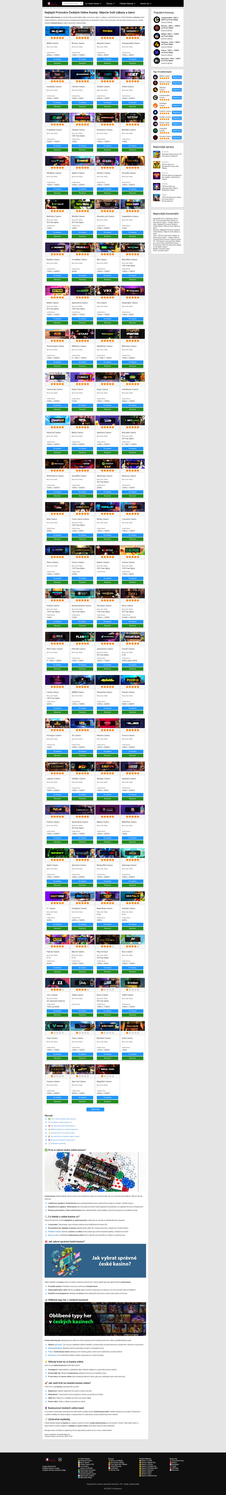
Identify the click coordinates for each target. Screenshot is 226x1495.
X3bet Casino (164, 123)
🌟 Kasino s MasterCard (148, 1476)
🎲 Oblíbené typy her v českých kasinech (63, 1129)
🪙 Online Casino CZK (86, 1464)
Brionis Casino (165, 82)
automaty (58, 1345)
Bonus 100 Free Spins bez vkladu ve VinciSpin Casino (167, 246)
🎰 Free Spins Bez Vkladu (117, 1464)
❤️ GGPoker (174, 1468)
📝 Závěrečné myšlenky (57, 1143)
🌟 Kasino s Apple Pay (147, 1462)
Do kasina (57, 59)
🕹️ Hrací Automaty (177, 1461)
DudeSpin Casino (163, 104)
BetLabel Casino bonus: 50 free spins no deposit (171, 155)
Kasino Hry (144, 3)
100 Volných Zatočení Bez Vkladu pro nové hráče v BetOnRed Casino (167, 242)
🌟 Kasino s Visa (145, 1474)
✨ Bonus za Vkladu (115, 1461)
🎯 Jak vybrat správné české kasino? (61, 1126)
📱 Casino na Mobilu (85, 1468)
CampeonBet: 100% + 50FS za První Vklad (170, 19)
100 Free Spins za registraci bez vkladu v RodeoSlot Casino (170, 188)
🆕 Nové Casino (83, 1462)
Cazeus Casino (175, 239)
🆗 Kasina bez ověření (86, 1476)
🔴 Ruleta (173, 1462)
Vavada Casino (165, 136)
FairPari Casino (165, 111)
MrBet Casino (164, 76)
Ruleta (50, 1348)
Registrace (177, 77)
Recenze (57, 63)
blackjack (58, 1348)
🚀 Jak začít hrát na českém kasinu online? (64, 1136)
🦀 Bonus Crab (113, 1470)
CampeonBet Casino (164, 96)
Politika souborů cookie (50, 1468)
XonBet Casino (165, 117)
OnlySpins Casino (171, 218)
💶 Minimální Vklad (85, 1478)
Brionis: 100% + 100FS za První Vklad (170, 27)
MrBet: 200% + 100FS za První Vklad (170, 35)
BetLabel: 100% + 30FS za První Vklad (170, 60)
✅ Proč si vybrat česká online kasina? (62, 1119)
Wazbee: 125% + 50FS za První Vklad (170, 43)
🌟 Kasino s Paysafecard (148, 1468)
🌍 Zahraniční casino (85, 1472)
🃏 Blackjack (174, 1464)
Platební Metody (126, 3)
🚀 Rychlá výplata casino (87, 1474)
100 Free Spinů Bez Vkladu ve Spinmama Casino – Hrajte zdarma (166, 221)
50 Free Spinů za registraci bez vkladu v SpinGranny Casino (172, 177)
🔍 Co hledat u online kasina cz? (60, 1122)
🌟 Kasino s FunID (145, 1461)
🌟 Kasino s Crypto (146, 1464)
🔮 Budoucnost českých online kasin (61, 1140)
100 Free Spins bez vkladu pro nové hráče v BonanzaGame (171, 199)
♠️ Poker (173, 1466)
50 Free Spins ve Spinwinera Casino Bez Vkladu (170, 166)
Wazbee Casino (162, 89)
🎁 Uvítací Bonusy (114, 1466)
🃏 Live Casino (83, 1466)
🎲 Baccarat (174, 1470)
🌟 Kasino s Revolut (146, 1470)
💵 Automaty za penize (86, 1470)
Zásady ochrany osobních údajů (54, 1470)
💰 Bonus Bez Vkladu (116, 1462)
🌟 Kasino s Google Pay (147, 1466)
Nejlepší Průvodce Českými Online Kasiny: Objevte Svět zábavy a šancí (166, 226)
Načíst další (95, 1109)
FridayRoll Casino (163, 130)
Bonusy (109, 3)
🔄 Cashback (113, 1468)
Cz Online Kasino (92, 3)
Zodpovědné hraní (49, 1466)
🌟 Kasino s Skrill (145, 1472)
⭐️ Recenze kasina (85, 1461)
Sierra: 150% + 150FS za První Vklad (170, 51)
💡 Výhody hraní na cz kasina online (61, 1133)
